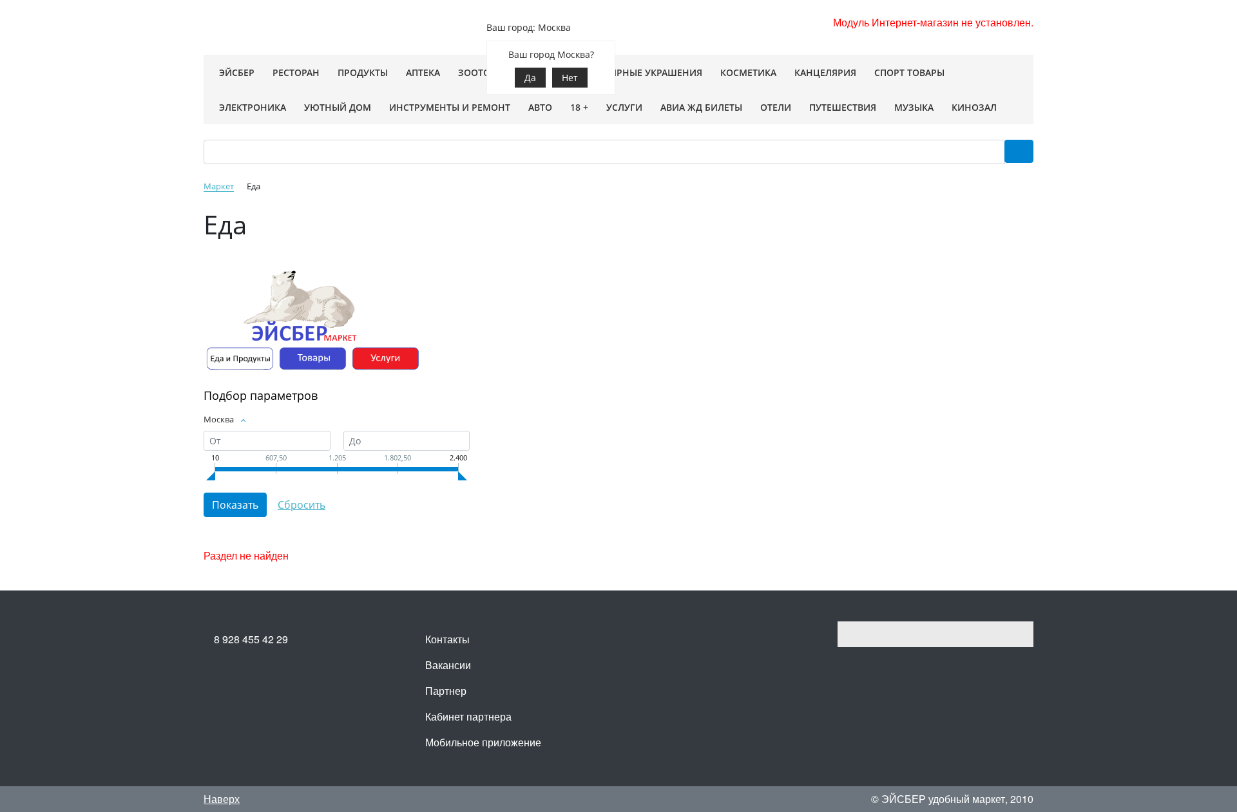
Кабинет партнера (468, 716)
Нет (570, 77)
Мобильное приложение (483, 742)
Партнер (445, 690)
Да (530, 77)
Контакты (447, 639)
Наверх (222, 798)
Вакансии (448, 664)
